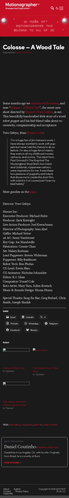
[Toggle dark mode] (57, 8)
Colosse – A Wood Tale (24, 107)
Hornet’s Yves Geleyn (39, 112)
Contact (7, 491)
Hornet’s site (35, 132)
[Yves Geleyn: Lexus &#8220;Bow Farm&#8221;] (46, 355)
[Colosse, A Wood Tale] (16, 355)
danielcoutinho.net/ (48, 447)
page (33, 192)
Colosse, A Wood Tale (14, 368)
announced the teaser (44, 103)
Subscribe (8, 493)
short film (38, 424)
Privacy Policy (21, 491)
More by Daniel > (12, 462)
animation (14, 424)
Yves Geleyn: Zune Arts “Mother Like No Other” (15, 403)
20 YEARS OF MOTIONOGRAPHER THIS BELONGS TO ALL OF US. (34, 26)
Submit (17, 489)
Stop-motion (50, 424)
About (6, 489)
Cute (23, 424)
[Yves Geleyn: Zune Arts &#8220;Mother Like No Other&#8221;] (16, 389)
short (29, 424)
